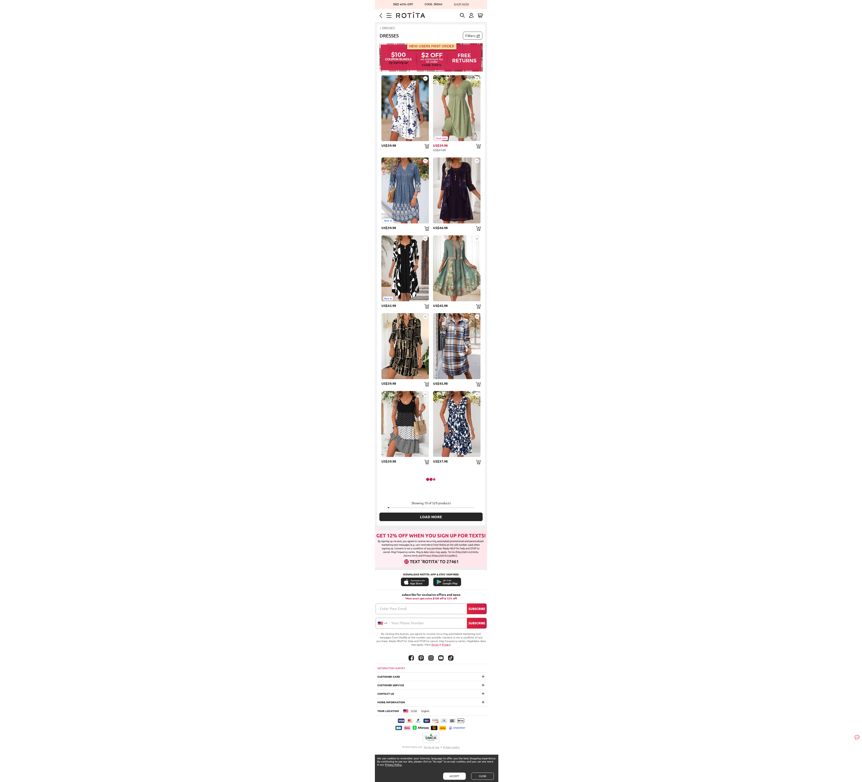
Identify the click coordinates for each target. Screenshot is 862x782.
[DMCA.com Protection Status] (431, 738)
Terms (435, 644)
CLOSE (482, 776)
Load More (431, 517)
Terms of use (431, 747)
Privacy (446, 644)
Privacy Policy (393, 764)
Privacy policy (451, 747)
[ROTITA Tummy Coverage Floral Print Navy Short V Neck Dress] (457, 424)
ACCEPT (454, 776)
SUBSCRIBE (476, 609)
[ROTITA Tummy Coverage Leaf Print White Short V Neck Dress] (405, 108)
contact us (385, 693)
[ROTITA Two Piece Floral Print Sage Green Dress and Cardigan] (457, 268)
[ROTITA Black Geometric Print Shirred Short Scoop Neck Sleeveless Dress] (405, 424)
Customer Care (388, 676)
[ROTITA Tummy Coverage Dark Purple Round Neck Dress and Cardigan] (457, 190)
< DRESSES (387, 28)
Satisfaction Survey (391, 668)
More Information (391, 702)
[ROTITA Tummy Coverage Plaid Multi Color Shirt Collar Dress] (457, 346)
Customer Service (390, 685)
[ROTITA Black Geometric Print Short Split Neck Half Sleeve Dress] (405, 346)
